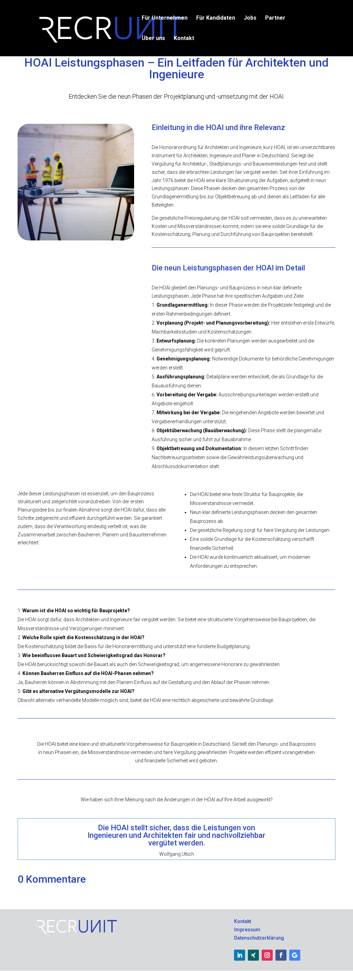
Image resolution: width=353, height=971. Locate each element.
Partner (275, 18)
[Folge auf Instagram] (267, 955)
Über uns (153, 38)
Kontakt (184, 38)
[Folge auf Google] (294, 955)
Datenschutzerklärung (259, 938)
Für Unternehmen (165, 18)
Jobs (250, 18)
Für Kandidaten (215, 18)
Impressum (247, 929)
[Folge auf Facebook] (280, 955)
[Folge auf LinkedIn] (239, 955)
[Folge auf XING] (253, 955)
